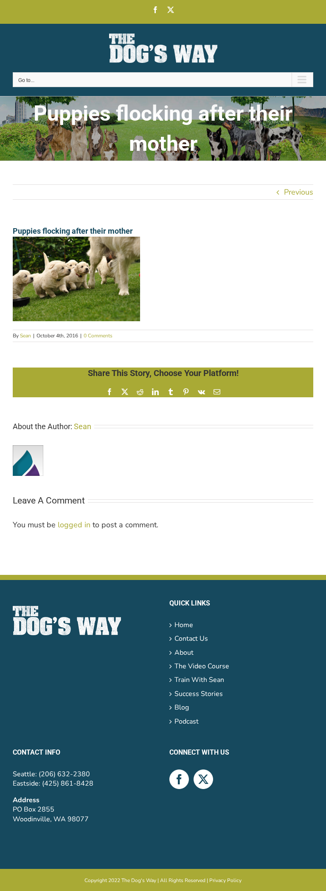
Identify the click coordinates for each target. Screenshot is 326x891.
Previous (298, 192)
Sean (25, 335)
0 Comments (98, 335)
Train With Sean (199, 680)
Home (183, 625)
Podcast (186, 721)
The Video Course (201, 666)
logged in (74, 525)
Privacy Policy (225, 880)
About (184, 652)
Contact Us (191, 638)
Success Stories (198, 694)
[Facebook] (179, 779)
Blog (181, 707)
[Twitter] (203, 779)
